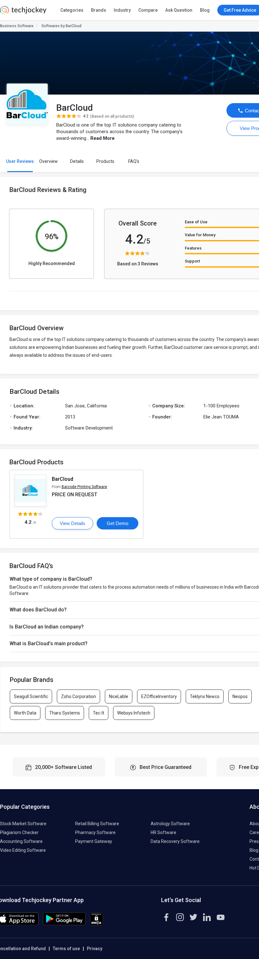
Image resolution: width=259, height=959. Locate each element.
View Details (72, 523)
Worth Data (25, 712)
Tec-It (98, 712)
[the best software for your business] (23, 12)
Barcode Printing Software (84, 487)
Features (193, 248)
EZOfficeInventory (159, 696)
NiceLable (118, 696)
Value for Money (200, 234)
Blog (205, 10)
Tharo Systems (64, 712)
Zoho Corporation (78, 696)
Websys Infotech (133, 712)
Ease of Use (196, 222)
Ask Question (178, 10)
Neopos (240, 696)
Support (192, 261)
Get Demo (117, 523)
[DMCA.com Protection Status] (96, 923)
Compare (148, 10)
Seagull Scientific (31, 696)
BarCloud (62, 479)
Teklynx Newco (205, 696)
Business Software (16, 26)
